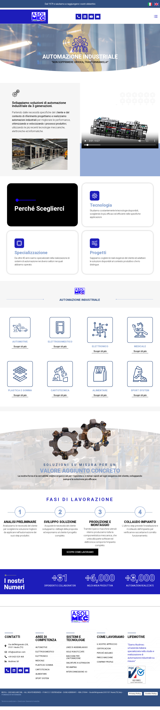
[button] (155, 16)
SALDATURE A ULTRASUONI (78, 663)
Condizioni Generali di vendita (28, 701)
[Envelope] (97, 16)
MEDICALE (140, 346)
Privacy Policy (135, 693)
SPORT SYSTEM (140, 390)
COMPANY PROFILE (105, 662)
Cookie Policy (151, 693)
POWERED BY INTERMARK (11, 695)
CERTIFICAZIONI (104, 648)
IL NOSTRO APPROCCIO (107, 644)
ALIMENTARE (100, 390)
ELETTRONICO (100, 346)
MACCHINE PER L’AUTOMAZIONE (73, 657)
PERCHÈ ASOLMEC (105, 653)
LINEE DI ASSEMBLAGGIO (77, 647)
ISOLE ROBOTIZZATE (75, 652)
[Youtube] (91, 16)
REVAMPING (71, 667)
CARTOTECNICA (60, 390)
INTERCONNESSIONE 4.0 (76, 672)
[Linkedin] (85, 16)
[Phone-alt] (78, 16)
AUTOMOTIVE (20, 341)
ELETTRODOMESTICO (60, 341)
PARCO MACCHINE (105, 657)
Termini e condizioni (9, 701)
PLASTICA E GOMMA (20, 390)
